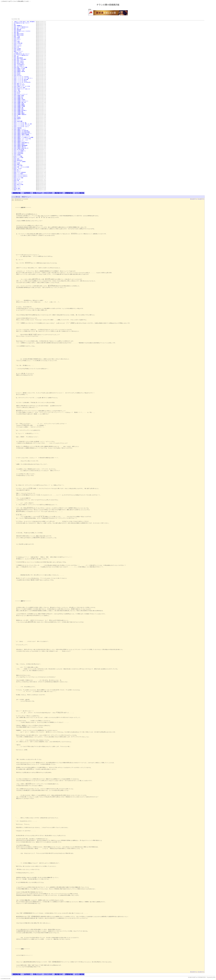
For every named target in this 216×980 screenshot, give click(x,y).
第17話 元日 (16, 47)
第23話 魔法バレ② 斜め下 (19, 84)
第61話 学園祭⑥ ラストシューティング (22, 136)
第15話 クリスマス (17, 44)
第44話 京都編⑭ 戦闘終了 (19, 113)
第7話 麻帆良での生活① (19, 33)
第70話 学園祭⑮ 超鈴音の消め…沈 (21, 148)
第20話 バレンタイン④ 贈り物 (20, 80)
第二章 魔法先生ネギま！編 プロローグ (21, 53)
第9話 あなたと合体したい (19, 66)
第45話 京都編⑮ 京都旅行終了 (20, 114)
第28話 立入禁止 (17, 91)
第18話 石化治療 (17, 48)
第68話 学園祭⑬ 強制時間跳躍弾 (20, 145)
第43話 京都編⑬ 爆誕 (18, 111)
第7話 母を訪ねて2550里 (19, 63)
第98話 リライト (17, 185)
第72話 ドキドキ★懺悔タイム (20, 150)
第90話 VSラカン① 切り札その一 (21, 175)
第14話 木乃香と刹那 (18, 43)
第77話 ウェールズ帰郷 (18, 157)
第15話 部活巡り (17, 74)
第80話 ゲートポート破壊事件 (20, 161)
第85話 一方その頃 (17, 168)
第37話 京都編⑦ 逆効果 (19, 103)
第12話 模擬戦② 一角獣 (19, 70)
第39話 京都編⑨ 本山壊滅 (19, 106)
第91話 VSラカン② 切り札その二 (21, 176)
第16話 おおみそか (17, 45)
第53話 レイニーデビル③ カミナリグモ (22, 125)
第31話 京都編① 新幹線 (19, 95)
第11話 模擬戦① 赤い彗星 (19, 68)
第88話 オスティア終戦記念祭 (20, 172)
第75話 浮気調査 (17, 154)
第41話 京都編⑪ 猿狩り (19, 109)
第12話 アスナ (17, 40)
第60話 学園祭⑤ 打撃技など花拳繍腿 (21, 134)
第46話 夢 (16, 115)
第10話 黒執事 (17, 37)
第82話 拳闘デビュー (18, 164)
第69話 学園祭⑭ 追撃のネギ (20, 146)
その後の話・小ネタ (17, 52)
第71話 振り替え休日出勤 (19, 149)
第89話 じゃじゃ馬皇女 (18, 173)
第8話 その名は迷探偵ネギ (19, 64)
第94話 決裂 (16, 180)
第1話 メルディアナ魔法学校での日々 (21, 55)
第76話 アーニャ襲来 (18, 156)
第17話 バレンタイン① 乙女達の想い (21, 76)
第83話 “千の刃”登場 (18, 165)
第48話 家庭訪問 (17, 118)
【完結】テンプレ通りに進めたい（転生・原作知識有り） (25, 21)
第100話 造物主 (17, 188)
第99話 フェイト (17, 187)
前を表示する (193, 199)
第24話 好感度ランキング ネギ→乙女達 (22, 86)
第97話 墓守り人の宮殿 (18, 184)
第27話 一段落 (17, 90)
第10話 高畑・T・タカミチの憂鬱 (20, 67)
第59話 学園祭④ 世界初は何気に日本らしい (23, 133)
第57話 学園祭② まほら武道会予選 (21, 130)
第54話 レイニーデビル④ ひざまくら (21, 126)
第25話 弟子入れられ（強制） (20, 87)
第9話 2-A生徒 (17, 36)
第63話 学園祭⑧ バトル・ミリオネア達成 (22, 138)
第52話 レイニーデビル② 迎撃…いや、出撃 (23, 123)
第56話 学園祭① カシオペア (20, 129)
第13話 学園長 (17, 41)
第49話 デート (17, 119)
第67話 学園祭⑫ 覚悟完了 (19, 144)
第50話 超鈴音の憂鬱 (18, 121)
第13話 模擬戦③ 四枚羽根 (19, 71)
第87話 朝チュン (17, 171)
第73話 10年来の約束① (18, 152)
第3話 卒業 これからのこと (19, 28)
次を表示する (201, 199)
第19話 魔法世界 (17, 49)
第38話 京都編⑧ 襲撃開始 (19, 105)
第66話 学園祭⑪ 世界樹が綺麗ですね (21, 142)
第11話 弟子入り (17, 39)
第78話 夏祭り (17, 158)
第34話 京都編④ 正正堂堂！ (20, 99)
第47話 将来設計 (17, 117)
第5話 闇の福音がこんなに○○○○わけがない (22, 31)
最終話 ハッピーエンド (18, 51)
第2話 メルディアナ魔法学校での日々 (21, 27)
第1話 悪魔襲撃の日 (18, 25)
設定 (15, 24)
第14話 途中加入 (17, 72)
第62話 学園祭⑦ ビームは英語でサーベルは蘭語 (23, 137)
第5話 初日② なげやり (19, 60)
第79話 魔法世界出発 (18, 160)
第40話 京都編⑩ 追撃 (18, 107)
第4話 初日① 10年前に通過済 (20, 59)
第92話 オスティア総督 (18, 177)
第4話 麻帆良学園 (17, 29)
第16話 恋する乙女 (17, 75)
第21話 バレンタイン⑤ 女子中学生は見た (22, 82)
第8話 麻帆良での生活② (19, 35)
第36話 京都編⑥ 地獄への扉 (20, 102)
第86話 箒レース (17, 169)
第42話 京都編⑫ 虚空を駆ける (20, 110)
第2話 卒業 (16, 56)
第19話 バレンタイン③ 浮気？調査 (21, 79)
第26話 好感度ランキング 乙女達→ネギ (22, 88)
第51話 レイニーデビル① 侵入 (20, 122)
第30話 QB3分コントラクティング (20, 94)
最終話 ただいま (17, 189)
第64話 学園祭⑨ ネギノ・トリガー (21, 140)
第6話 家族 (16, 32)
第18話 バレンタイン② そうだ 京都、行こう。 (23, 78)
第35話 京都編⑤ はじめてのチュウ (21, 101)
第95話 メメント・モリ (18, 181)
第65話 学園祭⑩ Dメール (19, 141)
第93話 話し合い (17, 179)
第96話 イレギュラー (18, 183)
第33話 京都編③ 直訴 (18, 98)
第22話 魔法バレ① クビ (19, 83)
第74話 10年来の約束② (18, 153)
